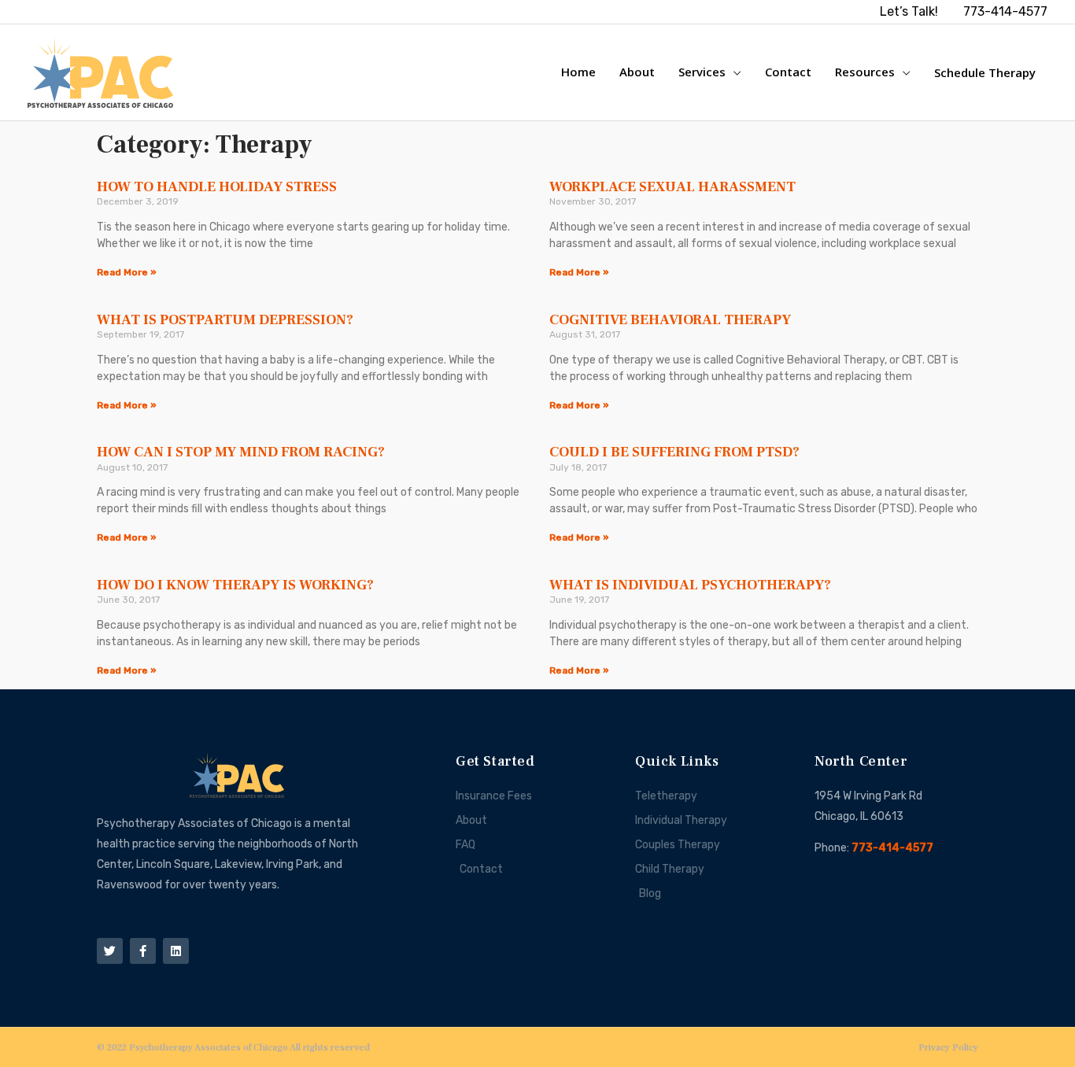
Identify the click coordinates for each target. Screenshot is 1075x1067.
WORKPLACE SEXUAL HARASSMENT (672, 187)
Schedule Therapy (985, 72)
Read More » (127, 272)
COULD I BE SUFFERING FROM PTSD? (674, 452)
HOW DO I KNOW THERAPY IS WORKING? (235, 585)
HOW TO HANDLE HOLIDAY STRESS (217, 187)
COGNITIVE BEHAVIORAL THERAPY (670, 320)
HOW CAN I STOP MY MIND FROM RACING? (241, 452)
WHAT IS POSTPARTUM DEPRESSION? (225, 320)
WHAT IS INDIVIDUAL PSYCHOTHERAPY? (690, 585)
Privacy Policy (948, 1048)
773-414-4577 (892, 848)
